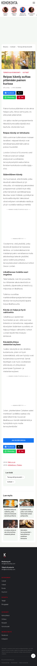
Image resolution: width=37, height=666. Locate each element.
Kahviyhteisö (6, 615)
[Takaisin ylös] (33, 656)
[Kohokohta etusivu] (9, 2)
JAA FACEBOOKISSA (18, 440)
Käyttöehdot (14, 662)
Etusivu (5, 47)
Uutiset (12, 47)
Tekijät (3, 601)
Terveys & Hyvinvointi (24, 47)
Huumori (4, 592)
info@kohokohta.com (8, 563)
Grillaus (4, 619)
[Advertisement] (18, 224)
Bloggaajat (5, 604)
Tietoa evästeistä (23, 662)
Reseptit (4, 623)
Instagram (5, 639)
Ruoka (4, 588)
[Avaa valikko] (33, 2)
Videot (4, 584)
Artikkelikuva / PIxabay (15, 465)
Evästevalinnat (5, 662)
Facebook (5, 635)
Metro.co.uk (11, 462)
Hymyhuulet (5, 626)
